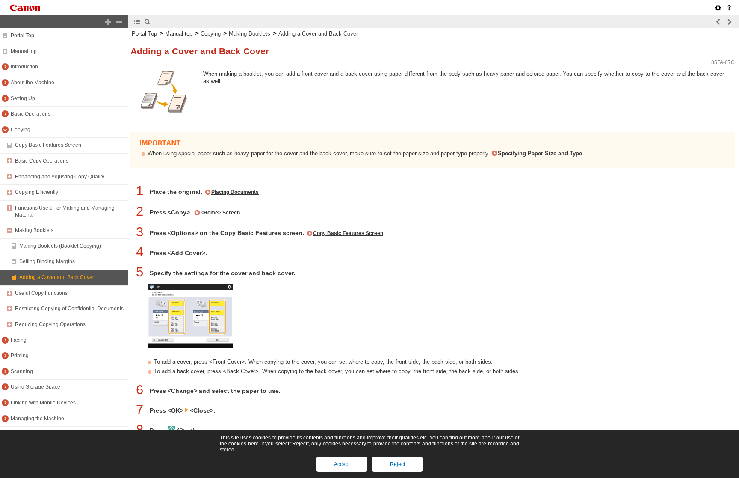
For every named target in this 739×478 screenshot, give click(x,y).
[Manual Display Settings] (718, 7)
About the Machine (32, 83)
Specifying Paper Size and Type (540, 153)
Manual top (24, 51)
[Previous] (718, 22)
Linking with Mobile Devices (43, 403)
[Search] (147, 22)
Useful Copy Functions (41, 293)
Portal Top (22, 36)
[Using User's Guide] (729, 7)
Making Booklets (34, 230)
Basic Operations (30, 114)
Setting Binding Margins (47, 261)
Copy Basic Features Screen (48, 145)
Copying (20, 130)
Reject (397, 464)
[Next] (729, 22)
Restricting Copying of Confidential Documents (69, 309)
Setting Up (23, 98)
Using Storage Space (35, 387)
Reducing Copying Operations (50, 324)
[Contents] (137, 22)
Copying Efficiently (36, 192)
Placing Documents (235, 192)
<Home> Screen (220, 212)
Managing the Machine (37, 419)
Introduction (24, 67)
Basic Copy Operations (41, 161)
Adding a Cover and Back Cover (56, 277)
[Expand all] (108, 22)
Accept (342, 464)
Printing (20, 356)
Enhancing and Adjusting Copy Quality (59, 177)
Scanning (22, 371)
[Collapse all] (119, 22)
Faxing (19, 340)
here (253, 444)
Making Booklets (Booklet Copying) (60, 246)
